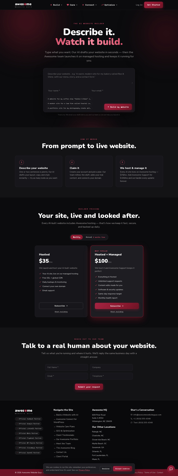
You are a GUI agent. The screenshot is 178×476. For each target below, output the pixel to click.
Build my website (119, 107)
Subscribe (59, 305)
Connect (89, 4)
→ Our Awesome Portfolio (66, 439)
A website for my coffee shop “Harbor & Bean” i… (69, 99)
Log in (139, 5)
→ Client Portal (61, 456)
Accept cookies (122, 468)
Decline (105, 468)
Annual (95, 237)
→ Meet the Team (62, 443)
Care (72, 4)
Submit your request (89, 386)
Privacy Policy (137, 472)
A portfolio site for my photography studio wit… (69, 108)
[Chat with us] (171, 469)
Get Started (153, 4)
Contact (160, 472)
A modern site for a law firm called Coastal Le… (69, 103)
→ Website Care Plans (64, 426)
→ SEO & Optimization (64, 430)
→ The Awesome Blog (64, 447)
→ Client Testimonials (64, 435)
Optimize (109, 4)
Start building (61, 311)
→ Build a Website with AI (66, 414)
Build (56, 4)
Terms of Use (149, 472)
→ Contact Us (60, 452)
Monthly (76, 237)
